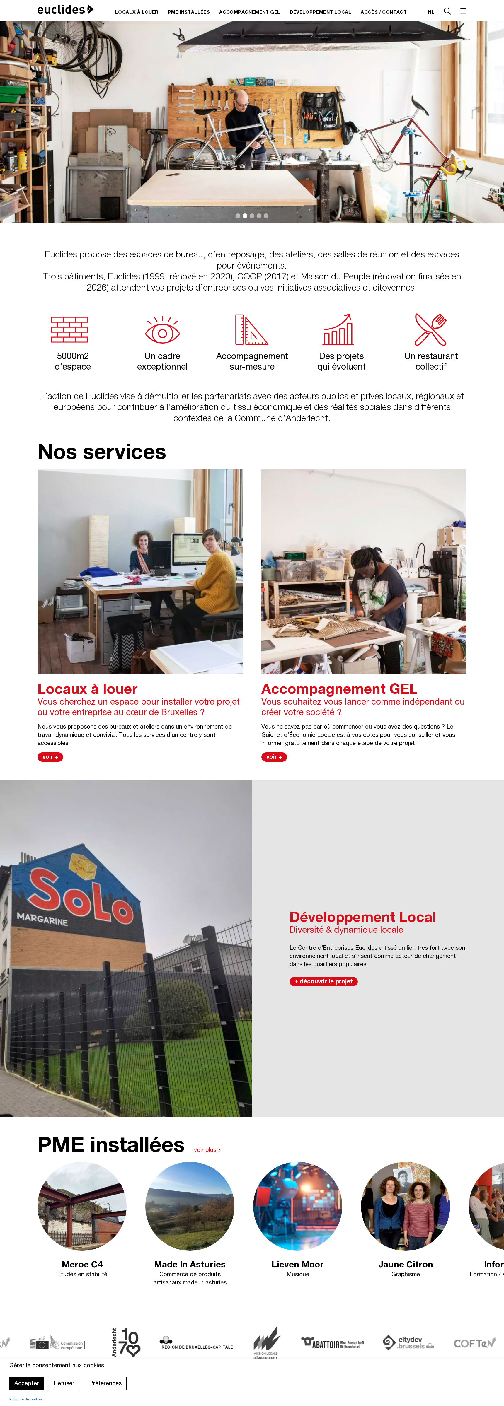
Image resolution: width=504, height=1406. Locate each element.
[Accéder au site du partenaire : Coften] (415, 1342)
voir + (50, 757)
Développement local (321, 13)
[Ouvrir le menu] (463, 11)
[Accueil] (66, 9)
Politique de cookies (25, 1399)
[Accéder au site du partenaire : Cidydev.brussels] (348, 1342)
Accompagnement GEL (249, 13)
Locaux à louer (137, 13)
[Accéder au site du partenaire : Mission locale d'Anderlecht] (207, 1342)
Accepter (26, 1383)
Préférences (105, 1383)
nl (431, 13)
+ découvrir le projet (323, 982)
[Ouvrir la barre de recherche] (447, 12)
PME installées (189, 13)
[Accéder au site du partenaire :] (272, 1342)
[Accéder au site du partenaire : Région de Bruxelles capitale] (136, 1342)
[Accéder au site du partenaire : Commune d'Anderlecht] (66, 1342)
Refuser (64, 1383)
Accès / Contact (384, 13)
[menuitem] (137, 12)
